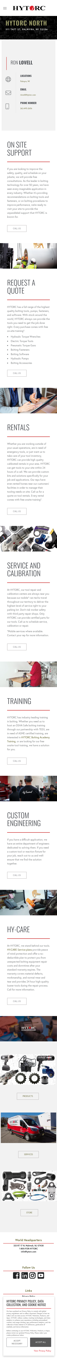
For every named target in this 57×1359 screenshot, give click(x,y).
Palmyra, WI (25, 81)
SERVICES (28, 1154)
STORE (29, 1212)
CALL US (17, 228)
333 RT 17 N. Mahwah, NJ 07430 (28, 1245)
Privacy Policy (28, 1296)
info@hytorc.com (28, 1251)
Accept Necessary (17, 1342)
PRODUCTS (28, 1096)
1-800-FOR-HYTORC (28, 1248)
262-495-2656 (26, 108)
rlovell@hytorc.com (28, 95)
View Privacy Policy (42, 1350)
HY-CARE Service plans (19, 949)
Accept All (40, 1342)
